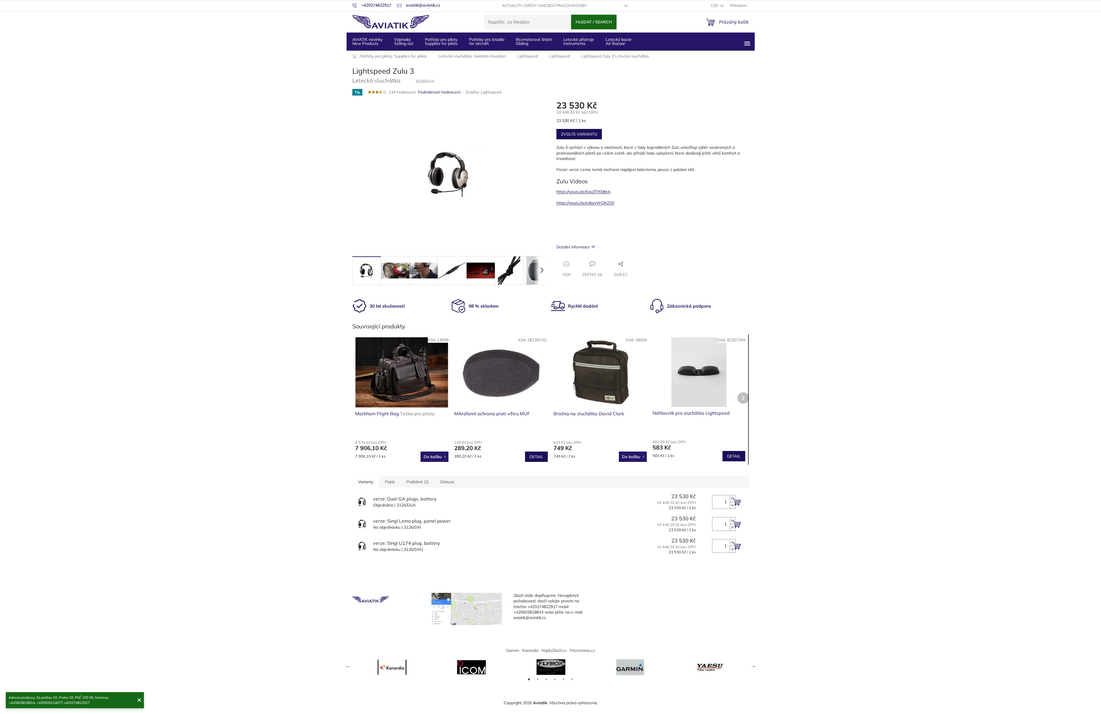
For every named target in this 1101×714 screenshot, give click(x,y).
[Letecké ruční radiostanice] (710, 667)
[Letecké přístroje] (551, 667)
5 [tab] (563, 679)
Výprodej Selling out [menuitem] (403, 41)
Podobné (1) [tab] (417, 481)
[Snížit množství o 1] (732, 505)
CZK (715, 5)
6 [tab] (572, 679)
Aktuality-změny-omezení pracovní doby (544, 5)
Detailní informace (573, 247)
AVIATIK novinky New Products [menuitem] (367, 41)
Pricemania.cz (582, 650)
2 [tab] (538, 679)
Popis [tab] (390, 481)
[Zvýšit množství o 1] (732, 498)
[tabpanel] (392, 667)
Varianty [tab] (365, 481)
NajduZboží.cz (554, 650)
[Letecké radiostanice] (471, 667)
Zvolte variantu (579, 134)
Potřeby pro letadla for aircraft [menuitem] (486, 41)
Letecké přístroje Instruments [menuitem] (578, 41)
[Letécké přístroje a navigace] (630, 667)
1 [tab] (529, 679)
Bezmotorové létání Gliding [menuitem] (534, 41)
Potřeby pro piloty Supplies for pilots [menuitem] (441, 41)
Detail (536, 456)
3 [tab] (546, 679)
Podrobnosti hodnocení (439, 92)
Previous (348, 666)
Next (753, 666)
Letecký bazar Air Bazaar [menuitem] (619, 41)
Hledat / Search (594, 21)
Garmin (512, 650)
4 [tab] (555, 679)
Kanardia (530, 650)
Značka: (483, 92)
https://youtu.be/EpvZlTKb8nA (583, 191)
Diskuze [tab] (447, 481)
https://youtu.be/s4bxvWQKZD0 (585, 202)
